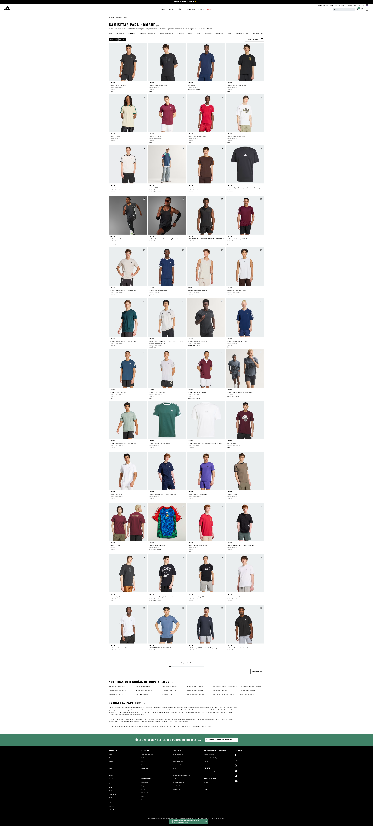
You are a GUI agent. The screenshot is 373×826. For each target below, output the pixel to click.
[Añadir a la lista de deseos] (144, 46)
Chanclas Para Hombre (195, 690)
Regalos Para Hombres (117, 686)
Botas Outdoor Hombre (247, 694)
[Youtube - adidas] (249, 781)
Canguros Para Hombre (169, 686)
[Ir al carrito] (366, 9)
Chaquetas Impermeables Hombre (225, 686)
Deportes (201, 9)
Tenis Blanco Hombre (142, 686)
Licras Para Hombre (220, 690)
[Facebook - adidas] (249, 755)
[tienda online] (7, 8)
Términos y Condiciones (155, 818)
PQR (223, 818)
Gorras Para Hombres (168, 690)
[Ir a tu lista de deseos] (362, 9)
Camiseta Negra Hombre (195, 694)
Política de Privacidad (192, 818)
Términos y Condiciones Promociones (174, 818)
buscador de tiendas (323, 5)
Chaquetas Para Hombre (117, 690)
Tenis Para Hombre (141, 694)
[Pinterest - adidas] (249, 771)
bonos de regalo (352, 5)
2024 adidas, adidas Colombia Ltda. (186, 823)
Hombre (171, 9)
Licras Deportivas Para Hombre (250, 686)
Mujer (163, 9)
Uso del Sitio (215, 818)
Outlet (209, 9)
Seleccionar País (205, 818)
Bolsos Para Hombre (168, 694)
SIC (220, 818)
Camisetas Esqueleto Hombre (223, 694)
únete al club (360, 5)
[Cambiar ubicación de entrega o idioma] (367, 5)
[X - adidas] (249, 765)
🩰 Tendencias (190, 9)
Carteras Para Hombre (247, 690)
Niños (179, 9)
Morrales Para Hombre (195, 686)
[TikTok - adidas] (249, 776)
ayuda (331, 5)
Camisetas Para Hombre (143, 690)
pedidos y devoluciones (340, 5)
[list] (186, 34)
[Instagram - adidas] (249, 760)
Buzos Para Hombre (115, 694)
